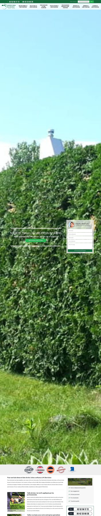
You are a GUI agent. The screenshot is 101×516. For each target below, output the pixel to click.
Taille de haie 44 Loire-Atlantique (33, 6)
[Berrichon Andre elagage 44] (8, 6)
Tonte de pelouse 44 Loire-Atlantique (43, 6)
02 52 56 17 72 (14, 1)
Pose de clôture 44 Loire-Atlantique (54, 6)
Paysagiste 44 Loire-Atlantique (76, 6)
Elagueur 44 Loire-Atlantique (95, 6)
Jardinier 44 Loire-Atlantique (86, 6)
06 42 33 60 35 (27, 1)
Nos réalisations (36, 240)
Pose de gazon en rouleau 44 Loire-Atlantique (65, 6)
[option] (50, 258)
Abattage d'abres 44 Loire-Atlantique (23, 6)
